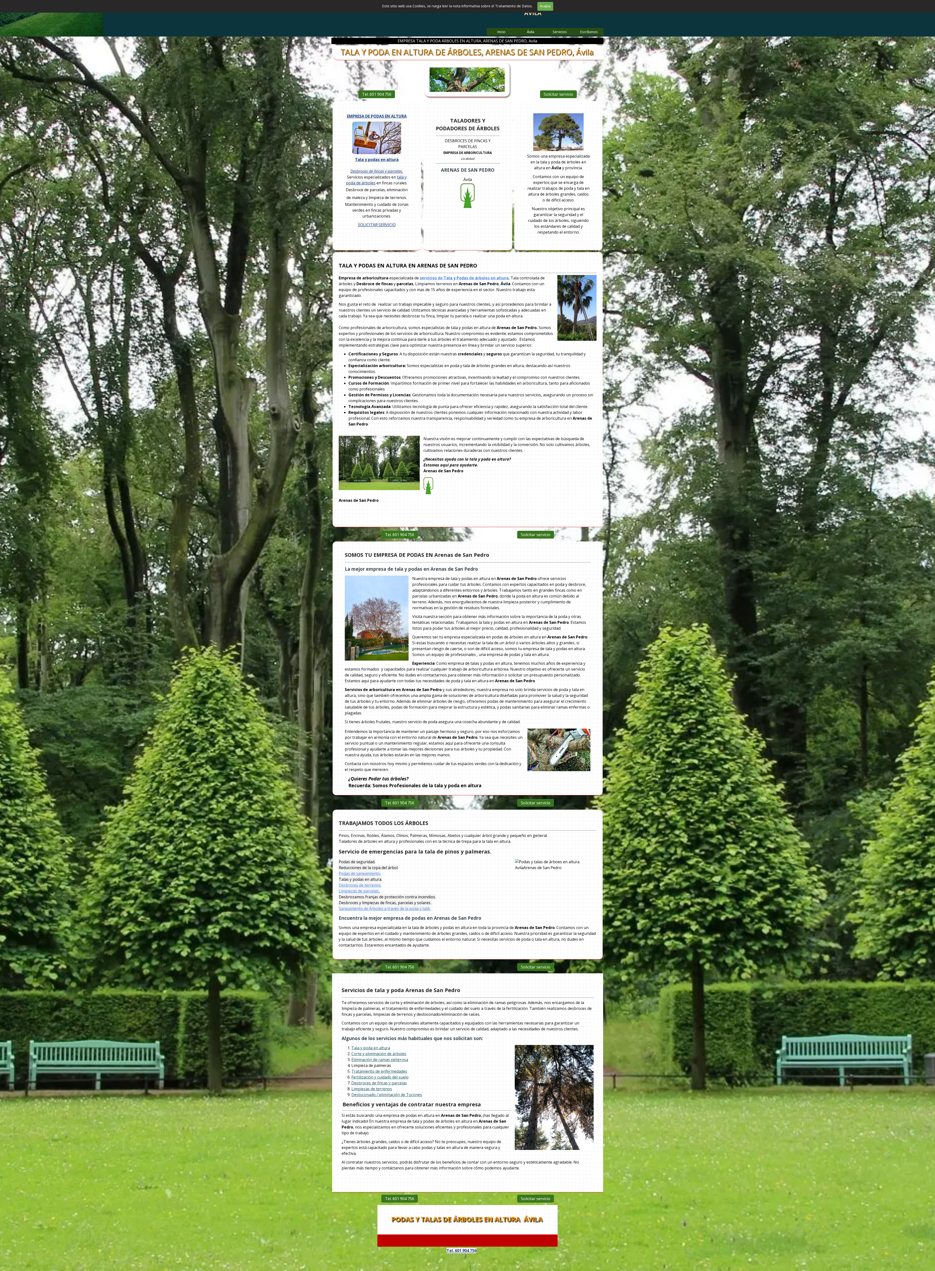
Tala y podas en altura (377, 159)
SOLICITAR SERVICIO (377, 225)
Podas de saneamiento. (360, 873)
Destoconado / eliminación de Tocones (386, 1094)
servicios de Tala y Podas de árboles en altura (464, 278)
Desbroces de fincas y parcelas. (376, 171)
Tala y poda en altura (370, 1048)
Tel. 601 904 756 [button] (462, 1250)
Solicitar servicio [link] (558, 94)
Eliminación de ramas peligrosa (379, 1059)
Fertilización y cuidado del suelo (380, 1077)
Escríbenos (589, 31)
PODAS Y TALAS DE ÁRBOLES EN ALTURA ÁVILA (466, 1219)
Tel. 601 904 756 (376, 94)
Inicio (501, 31)
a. (385, 908)
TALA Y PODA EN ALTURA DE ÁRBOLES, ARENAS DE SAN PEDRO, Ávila (467, 52)
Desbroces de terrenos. (360, 885)
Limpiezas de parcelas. (359, 891)
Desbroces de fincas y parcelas (379, 1083)
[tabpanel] (558, 174)
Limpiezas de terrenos (371, 1088)
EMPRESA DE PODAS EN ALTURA (377, 116)
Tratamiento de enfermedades (379, 1071)
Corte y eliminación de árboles (378, 1053)
